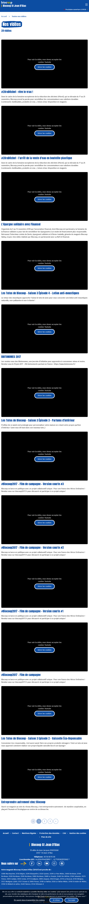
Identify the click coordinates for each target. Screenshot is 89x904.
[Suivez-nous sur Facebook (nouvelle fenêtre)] (32, 863)
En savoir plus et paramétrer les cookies (29, 900)
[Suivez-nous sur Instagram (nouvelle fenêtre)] (54, 863)
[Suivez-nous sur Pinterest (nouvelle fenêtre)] (61, 863)
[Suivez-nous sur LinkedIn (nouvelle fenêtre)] (39, 863)
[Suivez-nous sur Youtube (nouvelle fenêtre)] (46, 863)
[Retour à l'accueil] (6, 2)
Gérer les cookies (44, 67)
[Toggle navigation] (86, 5)
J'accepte (71, 900)
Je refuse (56, 900)
